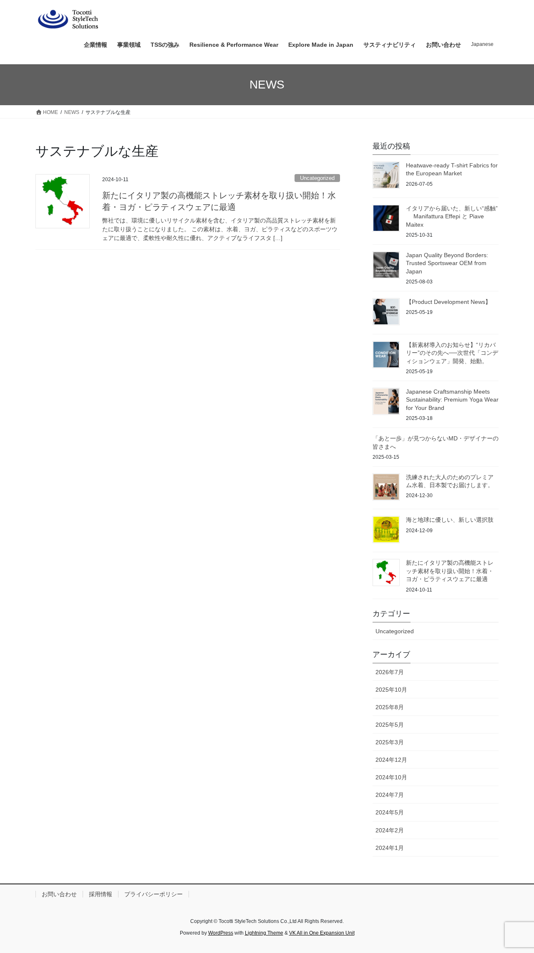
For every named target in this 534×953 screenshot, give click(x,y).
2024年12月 (391, 759)
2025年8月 (389, 707)
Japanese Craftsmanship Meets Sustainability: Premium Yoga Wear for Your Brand (452, 399)
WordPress (220, 933)
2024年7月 (389, 794)
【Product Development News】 (448, 301)
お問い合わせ (59, 894)
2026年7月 (389, 672)
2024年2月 (389, 830)
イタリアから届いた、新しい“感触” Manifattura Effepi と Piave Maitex (452, 216)
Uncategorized (317, 178)
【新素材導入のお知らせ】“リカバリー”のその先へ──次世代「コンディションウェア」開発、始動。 (452, 352)
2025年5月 (389, 724)
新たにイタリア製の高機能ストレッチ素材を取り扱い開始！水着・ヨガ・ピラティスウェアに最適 (450, 570)
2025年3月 (389, 742)
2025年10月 (391, 689)
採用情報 (100, 894)
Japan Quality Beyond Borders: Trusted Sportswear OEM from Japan (447, 263)
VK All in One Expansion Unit (322, 933)
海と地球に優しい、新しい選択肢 (450, 519)
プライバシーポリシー (153, 894)
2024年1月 (389, 847)
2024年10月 (391, 777)
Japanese (482, 44)
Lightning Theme (264, 933)
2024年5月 (389, 812)
